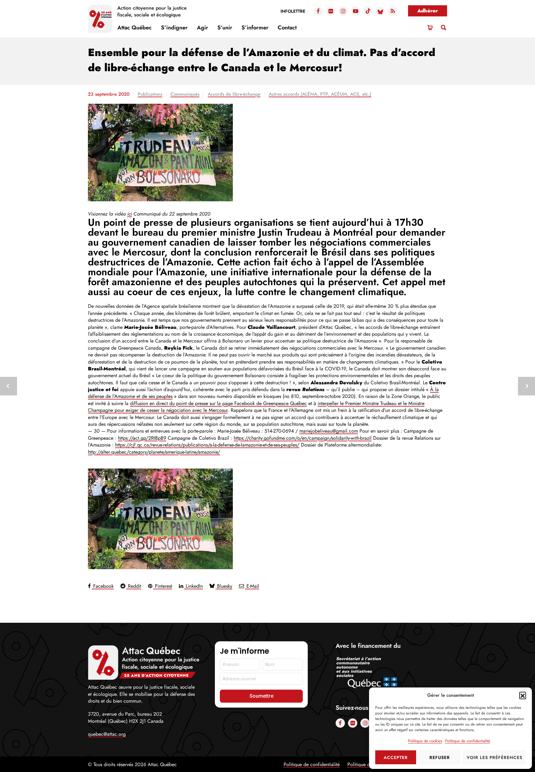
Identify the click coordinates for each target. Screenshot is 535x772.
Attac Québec (134, 28)
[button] (523, 695)
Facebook (103, 586)
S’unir (224, 28)
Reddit (133, 586)
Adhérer (427, 10)
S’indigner (174, 28)
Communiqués (185, 94)
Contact (287, 28)
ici (129, 213)
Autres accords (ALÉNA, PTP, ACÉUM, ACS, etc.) (320, 94)
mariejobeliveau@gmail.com (328, 430)
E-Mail (252, 586)
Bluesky (223, 586)
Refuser (439, 757)
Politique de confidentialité (467, 741)
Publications (150, 94)
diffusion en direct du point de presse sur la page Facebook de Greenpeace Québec (218, 403)
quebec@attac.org (107, 734)
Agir (202, 28)
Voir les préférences (494, 757)
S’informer (254, 28)
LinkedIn (193, 586)
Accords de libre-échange (234, 94)
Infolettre (293, 11)
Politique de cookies (425, 741)
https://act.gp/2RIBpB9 (142, 438)
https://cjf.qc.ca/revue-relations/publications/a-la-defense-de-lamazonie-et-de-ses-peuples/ (207, 444)
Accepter (396, 757)
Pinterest (162, 586)
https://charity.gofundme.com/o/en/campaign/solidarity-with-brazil (303, 438)
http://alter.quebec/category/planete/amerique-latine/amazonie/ (154, 452)
